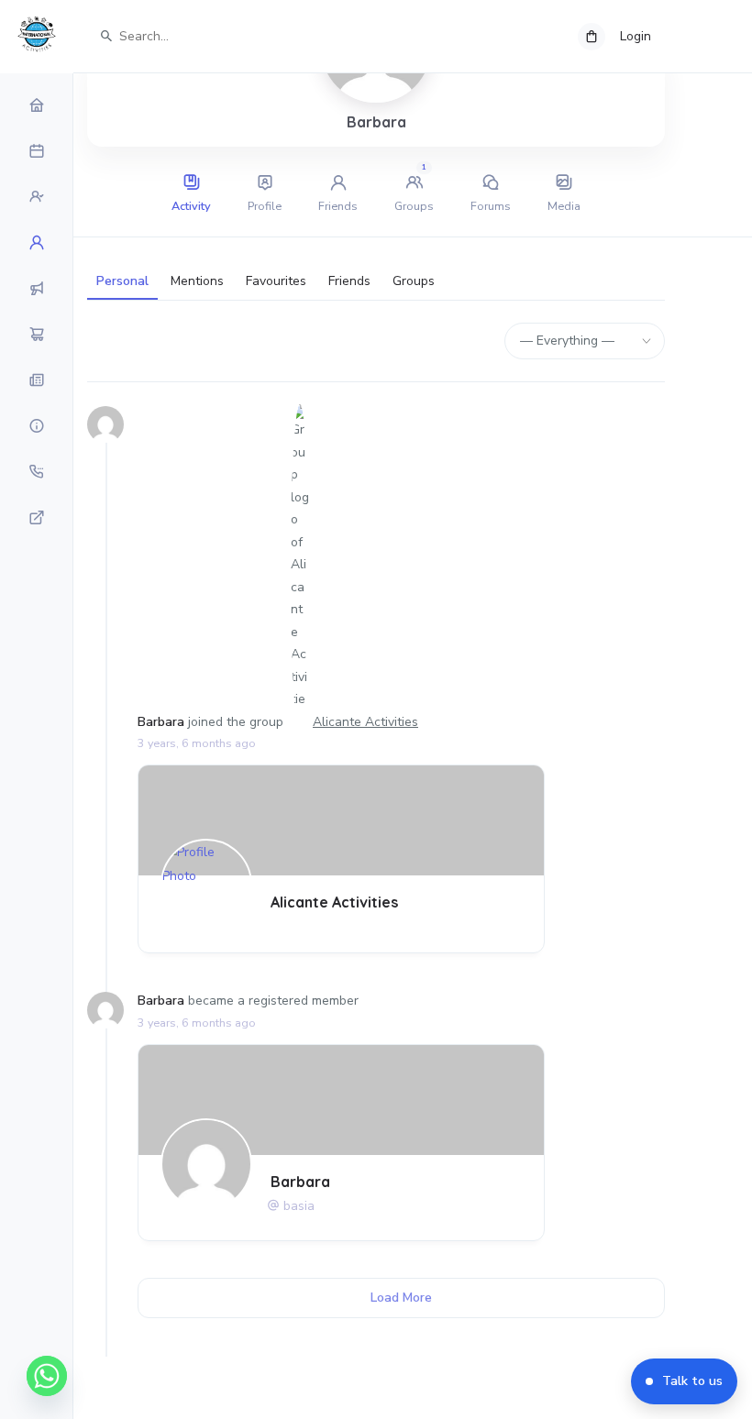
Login (635, 36)
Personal (122, 281)
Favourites (276, 281)
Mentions (197, 281)
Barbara (161, 722)
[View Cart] (591, 36)
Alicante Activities (365, 722)
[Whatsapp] (47, 1376)
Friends (349, 281)
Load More (401, 1297)
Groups (414, 281)
